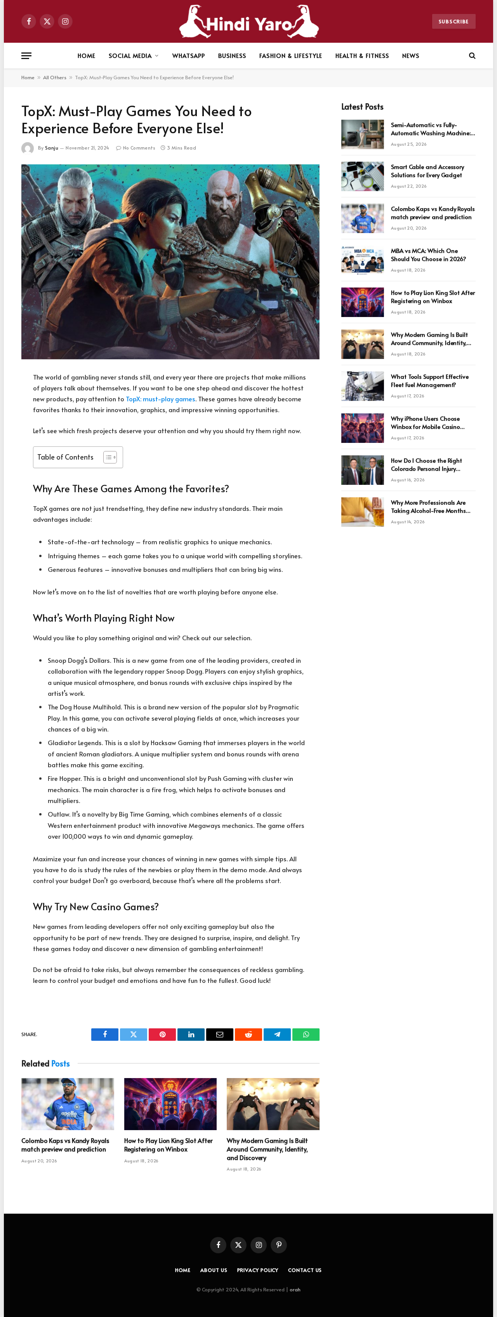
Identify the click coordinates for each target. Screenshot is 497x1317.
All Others (54, 77)
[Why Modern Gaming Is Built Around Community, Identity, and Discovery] (273, 1104)
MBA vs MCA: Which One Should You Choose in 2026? (428, 254)
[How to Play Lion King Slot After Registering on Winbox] (170, 1104)
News (410, 55)
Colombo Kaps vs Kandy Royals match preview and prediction (65, 1144)
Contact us (305, 1269)
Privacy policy (258, 1269)
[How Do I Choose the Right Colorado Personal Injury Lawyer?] (362, 470)
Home (87, 55)
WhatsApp (188, 55)
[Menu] (26, 55)
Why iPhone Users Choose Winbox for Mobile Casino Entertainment (425, 422)
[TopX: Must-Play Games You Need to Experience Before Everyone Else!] (170, 261)
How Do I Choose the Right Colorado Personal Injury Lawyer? (426, 464)
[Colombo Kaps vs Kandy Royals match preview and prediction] (67, 1104)
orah (295, 1289)
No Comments (139, 148)
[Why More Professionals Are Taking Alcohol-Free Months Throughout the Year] (362, 512)
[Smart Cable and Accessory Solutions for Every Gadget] (362, 176)
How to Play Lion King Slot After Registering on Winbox (168, 1144)
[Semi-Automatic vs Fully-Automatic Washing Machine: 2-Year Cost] (362, 134)
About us (213, 1269)
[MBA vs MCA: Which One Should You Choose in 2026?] (362, 260)
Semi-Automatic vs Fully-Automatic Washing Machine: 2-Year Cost (431, 128)
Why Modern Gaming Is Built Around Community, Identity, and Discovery (267, 1149)
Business (232, 55)
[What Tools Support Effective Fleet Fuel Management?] (362, 386)
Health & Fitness (362, 55)
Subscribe (454, 21)
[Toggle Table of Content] (106, 457)
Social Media (130, 55)
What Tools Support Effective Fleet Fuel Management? (430, 380)
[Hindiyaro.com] (248, 21)
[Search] (471, 55)
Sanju (51, 148)
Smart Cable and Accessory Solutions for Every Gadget (427, 170)
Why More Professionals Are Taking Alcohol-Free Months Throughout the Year (428, 506)
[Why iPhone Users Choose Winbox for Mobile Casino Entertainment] (362, 428)
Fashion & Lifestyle (290, 55)
